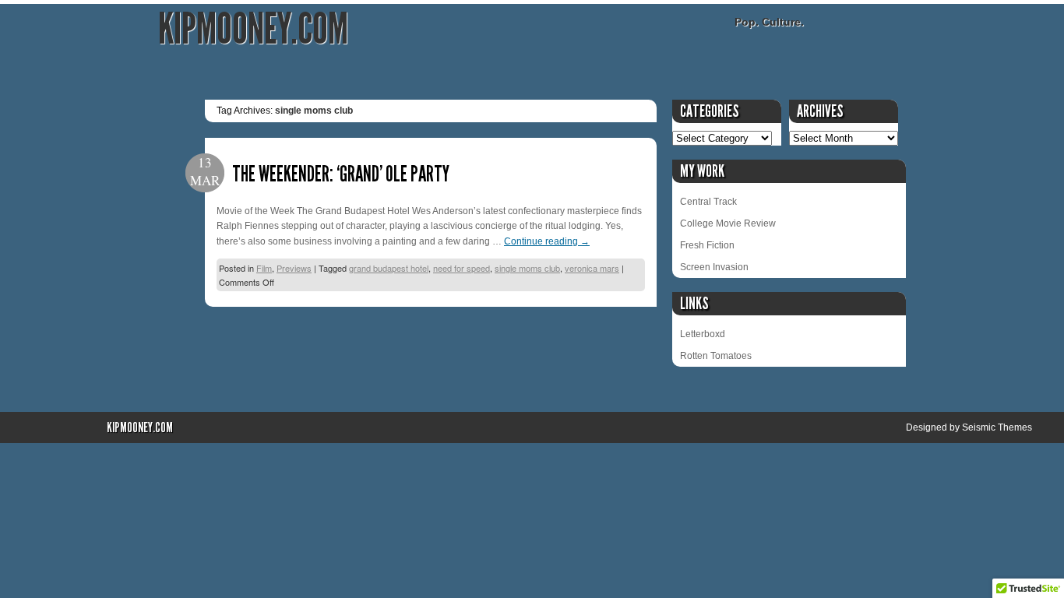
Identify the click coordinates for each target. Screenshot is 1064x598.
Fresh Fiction (707, 245)
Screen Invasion (714, 267)
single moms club (527, 268)
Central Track (708, 201)
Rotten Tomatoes (716, 355)
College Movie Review (728, 223)
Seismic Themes (997, 427)
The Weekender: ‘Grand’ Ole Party (340, 174)
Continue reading (547, 241)
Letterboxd (702, 334)
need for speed (461, 268)
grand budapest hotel (388, 268)
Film (264, 268)
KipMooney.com (253, 29)
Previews (294, 268)
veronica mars (592, 268)
